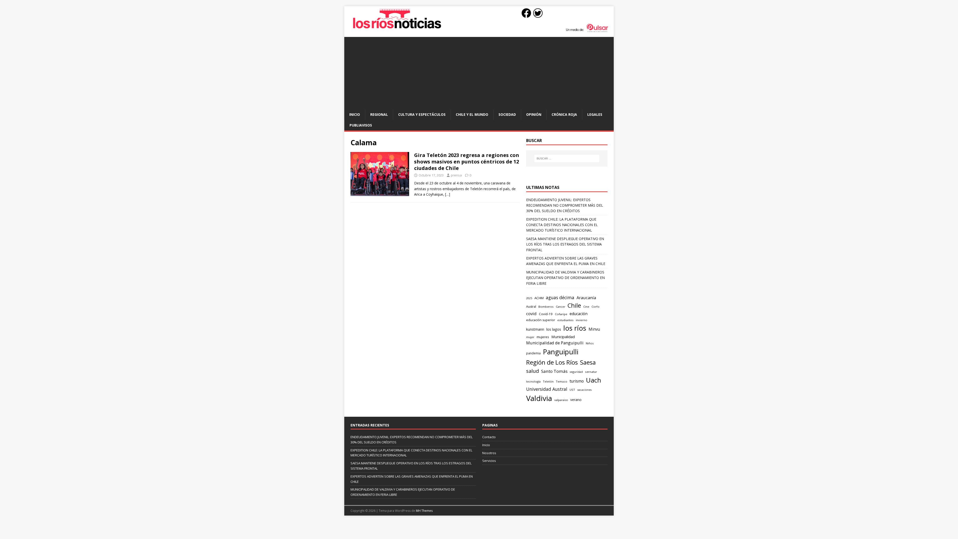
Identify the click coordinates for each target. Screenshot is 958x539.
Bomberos (546, 306)
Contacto (489, 437)
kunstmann (535, 329)
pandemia (533, 353)
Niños (590, 343)
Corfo (595, 306)
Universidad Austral (546, 389)
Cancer (560, 306)
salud (532, 371)
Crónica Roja (564, 114)
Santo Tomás (554, 371)
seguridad (576, 372)
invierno (581, 320)
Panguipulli (560, 351)
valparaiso (561, 400)
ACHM (539, 298)
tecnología (533, 381)
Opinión (533, 114)
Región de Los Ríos (552, 362)
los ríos (574, 328)
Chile (574, 305)
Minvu (594, 329)
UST (572, 390)
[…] (447, 194)
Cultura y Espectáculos (422, 114)
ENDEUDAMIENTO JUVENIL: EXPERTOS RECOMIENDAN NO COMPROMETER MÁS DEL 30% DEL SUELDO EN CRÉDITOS (564, 205)
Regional (379, 114)
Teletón (548, 381)
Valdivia (539, 398)
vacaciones (584, 390)
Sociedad (507, 114)
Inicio (354, 114)
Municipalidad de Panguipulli (555, 343)
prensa (456, 175)
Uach (593, 380)
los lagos (553, 329)
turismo (577, 381)
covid (531, 313)
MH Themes (424, 511)
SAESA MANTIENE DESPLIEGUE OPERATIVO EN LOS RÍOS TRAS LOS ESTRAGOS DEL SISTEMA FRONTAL (565, 244)
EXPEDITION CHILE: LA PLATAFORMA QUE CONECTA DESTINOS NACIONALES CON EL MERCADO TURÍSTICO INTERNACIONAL (562, 225)
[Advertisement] (479, 72)
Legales (594, 114)
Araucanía (586, 297)
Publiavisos (361, 125)
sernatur (591, 372)
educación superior (540, 320)
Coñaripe (561, 314)
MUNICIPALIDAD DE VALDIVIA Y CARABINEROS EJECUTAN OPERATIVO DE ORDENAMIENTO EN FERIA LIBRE (565, 278)
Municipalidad (563, 336)
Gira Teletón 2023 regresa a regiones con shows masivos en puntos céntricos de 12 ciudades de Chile (466, 161)
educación (579, 313)
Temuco (561, 381)
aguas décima (560, 297)
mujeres (543, 337)
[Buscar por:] (566, 158)
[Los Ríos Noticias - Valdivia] (479, 31)
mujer (530, 337)
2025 (529, 298)
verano (576, 399)
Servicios (489, 460)
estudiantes (565, 320)
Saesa (588, 362)
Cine (586, 306)
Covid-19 (546, 314)
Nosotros (489, 453)
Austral (531, 306)
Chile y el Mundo (472, 114)
